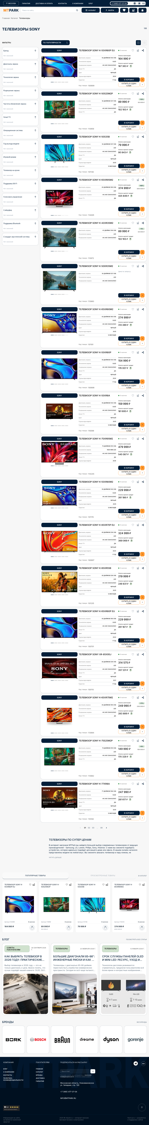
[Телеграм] (134, 3)
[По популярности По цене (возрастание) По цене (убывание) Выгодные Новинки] (55, 42)
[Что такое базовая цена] (130, 66)
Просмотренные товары (103, 876)
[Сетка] (144, 42)
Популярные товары (35, 876)
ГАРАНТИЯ (26, 3)
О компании (8, 1072)
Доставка (40, 1078)
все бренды (142, 1022)
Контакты (7, 1075)
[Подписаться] (92, 1071)
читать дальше (55, 857)
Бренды (39, 1075)
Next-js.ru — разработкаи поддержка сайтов (137, 1119)
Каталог (14, 18)
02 (89, 828)
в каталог (142, 876)
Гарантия (40, 1081)
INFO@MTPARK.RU (68, 1098)
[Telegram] (136, 1063)
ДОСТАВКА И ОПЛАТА (44, 3)
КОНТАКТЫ (62, 3)
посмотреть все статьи (136, 939)
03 (93, 828)
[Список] (138, 42)
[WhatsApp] (139, 3)
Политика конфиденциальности (13, 1079)
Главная (6, 18)
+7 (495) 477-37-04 (119, 3)
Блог (5, 1069)
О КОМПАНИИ (77, 3)
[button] (50, 10)
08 (101, 828)
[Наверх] (142, 1107)
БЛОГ (91, 3)
